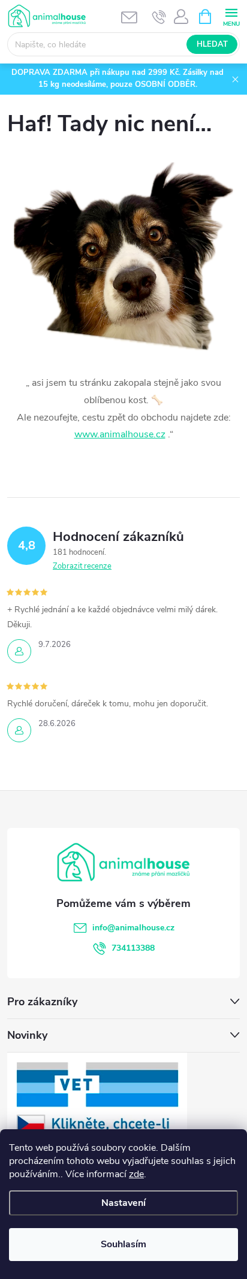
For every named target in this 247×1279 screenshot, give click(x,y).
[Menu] (231, 16)
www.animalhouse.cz (119, 434)
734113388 (133, 948)
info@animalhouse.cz (133, 927)
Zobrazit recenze (82, 566)
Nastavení (123, 1203)
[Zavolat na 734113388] (159, 17)
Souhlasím (123, 1244)
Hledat (212, 44)
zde (136, 1174)
